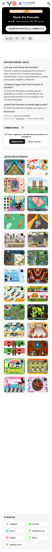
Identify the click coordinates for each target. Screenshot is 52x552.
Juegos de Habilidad (21, 116)
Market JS (20, 118)
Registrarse (17, 141)
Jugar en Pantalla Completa (26, 28)
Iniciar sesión (34, 141)
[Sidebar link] (3, 3)
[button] (9, 111)
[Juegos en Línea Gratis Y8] (11, 4)
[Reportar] (23, 38)
